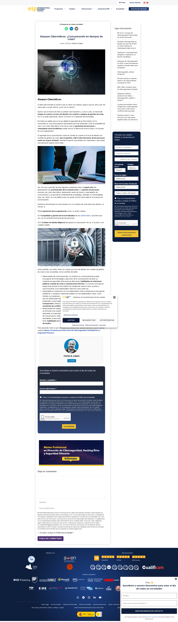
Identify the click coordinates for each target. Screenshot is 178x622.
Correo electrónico (48, 389)
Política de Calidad (85, 604)
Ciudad (131, 164)
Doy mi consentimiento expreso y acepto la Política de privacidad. (125, 200)
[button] (114, 297)
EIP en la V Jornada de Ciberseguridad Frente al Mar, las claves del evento (127, 35)
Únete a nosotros (113, 604)
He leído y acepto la (57, 533)
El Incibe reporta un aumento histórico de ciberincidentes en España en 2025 (127, 81)
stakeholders (86, 216)
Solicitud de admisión (139, 9)
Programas (58, 9)
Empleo (72, 9)
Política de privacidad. (86, 397)
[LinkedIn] (94, 597)
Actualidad (120, 9)
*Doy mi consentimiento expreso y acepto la (68, 397)
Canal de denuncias (99, 604)
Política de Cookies (78, 325)
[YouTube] (100, 597)
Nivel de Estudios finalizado (126, 184)
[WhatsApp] (78, 597)
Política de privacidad (91, 325)
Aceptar (71, 320)
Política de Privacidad (70, 604)
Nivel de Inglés (121, 175)
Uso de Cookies (56, 604)
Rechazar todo (89, 320)
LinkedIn (71, 361)
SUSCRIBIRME (69, 426)
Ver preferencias (107, 320)
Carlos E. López (72, 356)
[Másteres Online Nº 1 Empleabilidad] (39, 8)
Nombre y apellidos (48, 380)
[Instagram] (89, 597)
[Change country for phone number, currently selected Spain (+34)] (117, 159)
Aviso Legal (45, 604)
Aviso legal (102, 325)
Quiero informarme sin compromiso (126, 233)
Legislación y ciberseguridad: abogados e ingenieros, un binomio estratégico (127, 55)
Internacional (86, 9)
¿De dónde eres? (119, 165)
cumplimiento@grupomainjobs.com (75, 411)
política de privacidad (153, 617)
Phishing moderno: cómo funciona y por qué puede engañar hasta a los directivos (127, 117)
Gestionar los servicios (71, 315)
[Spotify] (83, 597)
